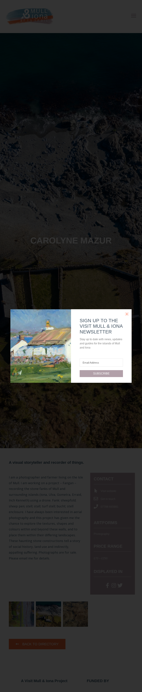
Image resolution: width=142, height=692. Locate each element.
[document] (71, 346)
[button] (127, 314)
